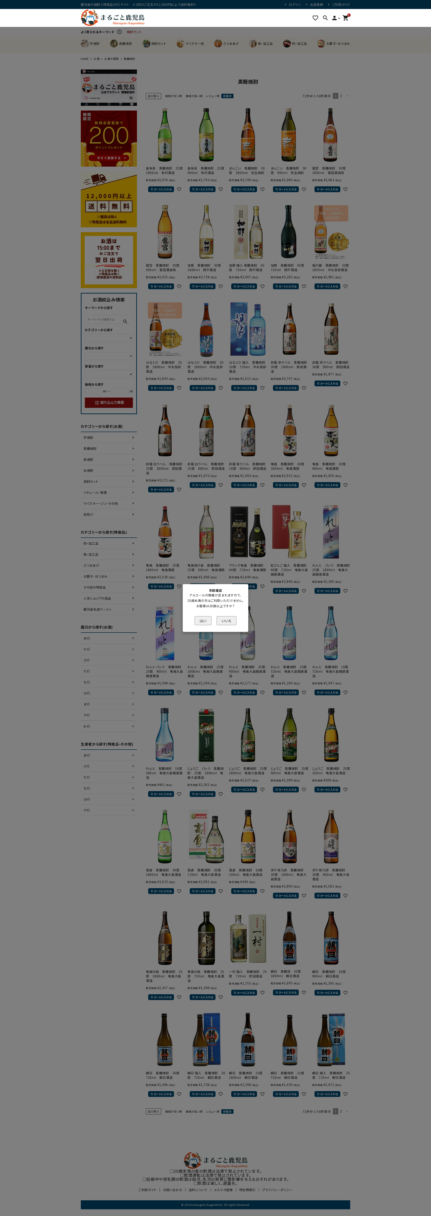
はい (203, 620)
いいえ (226, 620)
